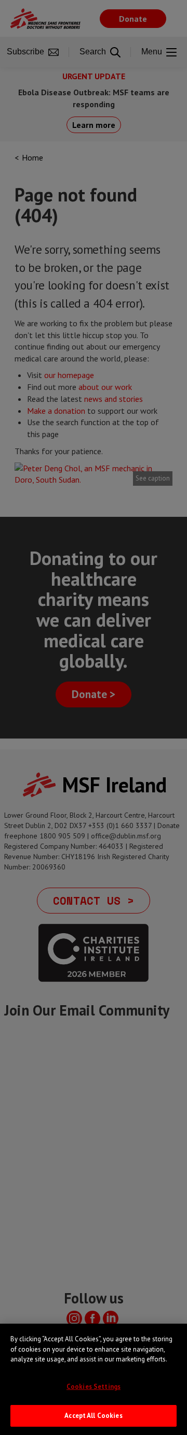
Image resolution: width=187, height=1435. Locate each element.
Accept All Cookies (93, 1415)
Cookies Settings (93, 1386)
